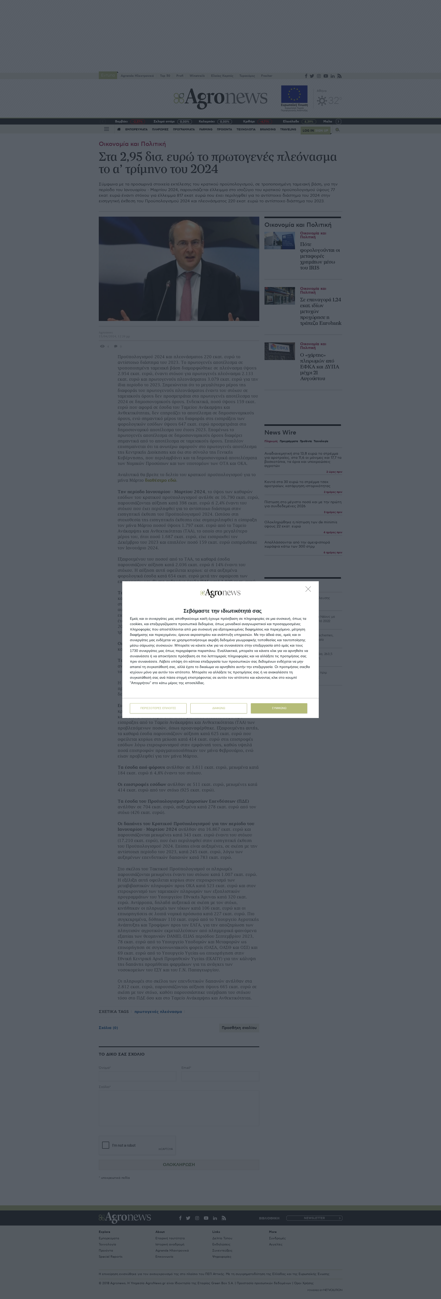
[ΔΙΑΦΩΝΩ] (309, 590)
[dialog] (220, 649)
